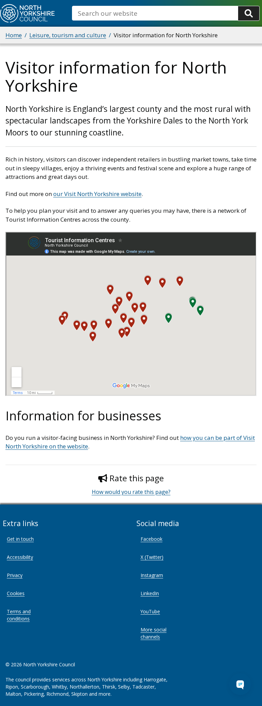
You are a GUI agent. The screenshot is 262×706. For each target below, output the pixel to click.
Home (13, 35)
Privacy (15, 575)
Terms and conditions (19, 615)
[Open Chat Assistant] (240, 684)
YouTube (150, 611)
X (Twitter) (152, 557)
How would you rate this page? (131, 492)
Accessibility (20, 557)
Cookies (16, 593)
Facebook (151, 539)
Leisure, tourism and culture (67, 35)
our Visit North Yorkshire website (97, 194)
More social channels (153, 633)
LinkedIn (150, 593)
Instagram (152, 575)
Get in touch (20, 539)
